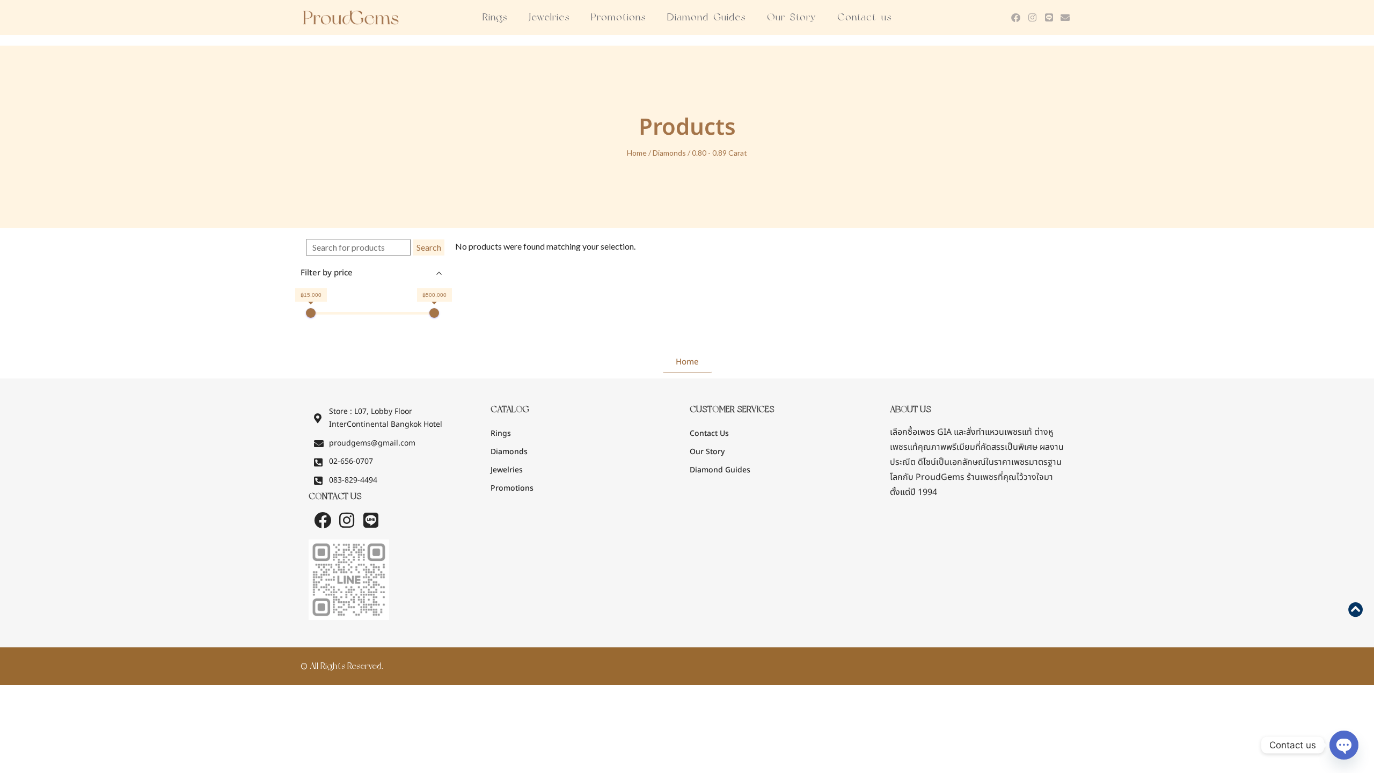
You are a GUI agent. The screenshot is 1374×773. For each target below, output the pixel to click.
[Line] (1049, 17)
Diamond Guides (706, 17)
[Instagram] (1032, 17)
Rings (495, 17)
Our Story (791, 17)
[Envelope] (1065, 17)
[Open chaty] (1343, 745)
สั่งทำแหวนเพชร (994, 432)
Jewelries (549, 17)
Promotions (618, 17)
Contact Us (709, 433)
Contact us (864, 17)
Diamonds (669, 152)
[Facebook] (1016, 17)
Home (637, 152)
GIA (921, 432)
